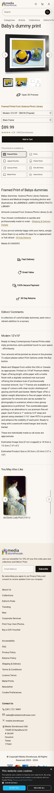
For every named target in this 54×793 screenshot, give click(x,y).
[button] (27, 782)
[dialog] (27, 780)
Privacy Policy (9, 652)
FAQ (4, 646)
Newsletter (7, 686)
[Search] (47, 12)
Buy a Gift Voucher (11, 629)
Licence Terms (9, 675)
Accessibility (8, 640)
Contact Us (7, 703)
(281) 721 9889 (13, 709)
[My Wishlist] (36, 4)
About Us (6, 589)
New (4, 612)
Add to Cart (28, 139)
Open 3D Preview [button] (29, 94)
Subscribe (43, 569)
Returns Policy (9, 658)
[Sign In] (49, 4)
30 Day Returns (23, 237)
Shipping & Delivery (11, 663)
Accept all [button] (14, 788)
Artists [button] (21, 20)
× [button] (51, 769)
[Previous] (5, 55)
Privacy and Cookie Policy (22, 780)
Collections (34, 20)
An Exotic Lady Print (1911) (16, 517)
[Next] (49, 55)
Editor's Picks (8, 601)
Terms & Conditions (12, 669)
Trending (6, 607)
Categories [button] (9, 20)
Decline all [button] (39, 788)
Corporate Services (11, 618)
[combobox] (23, 12)
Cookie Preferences (11, 692)
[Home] (11, 4)
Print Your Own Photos (13, 624)
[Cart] (42, 4)
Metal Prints (8, 681)
